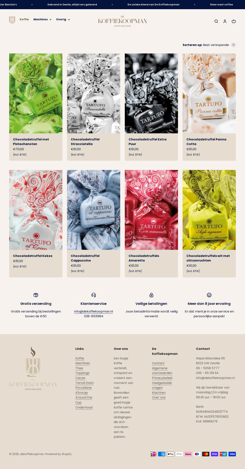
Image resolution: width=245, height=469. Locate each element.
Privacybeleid (162, 378)
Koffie (24, 19)
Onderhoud (83, 407)
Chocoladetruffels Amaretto (144, 258)
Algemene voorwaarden (162, 370)
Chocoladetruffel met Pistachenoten (31, 141)
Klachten (159, 392)
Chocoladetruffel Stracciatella (85, 141)
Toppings (82, 373)
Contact (158, 363)
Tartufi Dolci (84, 383)
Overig (61, 19)
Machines (40, 19)
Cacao (80, 378)
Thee (79, 368)
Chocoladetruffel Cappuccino (85, 258)
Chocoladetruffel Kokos (32, 256)
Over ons (159, 397)
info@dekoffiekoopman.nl (93, 311)
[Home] (12, 23)
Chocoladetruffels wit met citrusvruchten (208, 258)
